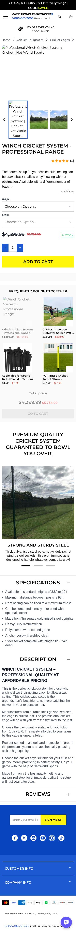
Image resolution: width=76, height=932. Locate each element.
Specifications (38, 583)
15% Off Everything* (51, 3)
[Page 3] (50, 565)
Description (38, 659)
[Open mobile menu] (5, 16)
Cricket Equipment (30, 40)
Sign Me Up (53, 820)
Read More (67, 191)
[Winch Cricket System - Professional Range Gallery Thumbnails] (38, 120)
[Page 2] (38, 565)
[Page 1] (25, 565)
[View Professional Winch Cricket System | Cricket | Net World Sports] (18, 120)
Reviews (38, 794)
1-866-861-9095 (16, 926)
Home (6, 40)
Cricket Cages (60, 40)
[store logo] (32, 14)
